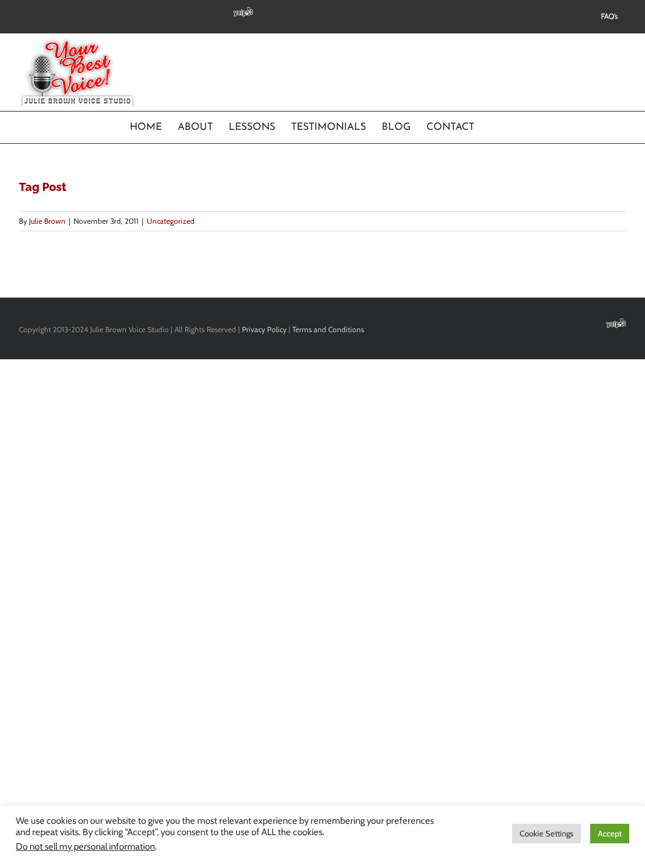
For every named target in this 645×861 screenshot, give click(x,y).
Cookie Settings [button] (546, 833)
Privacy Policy (264, 329)
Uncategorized (171, 221)
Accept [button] (610, 833)
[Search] (495, 127)
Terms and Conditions (328, 329)
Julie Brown (47, 221)
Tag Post (42, 187)
